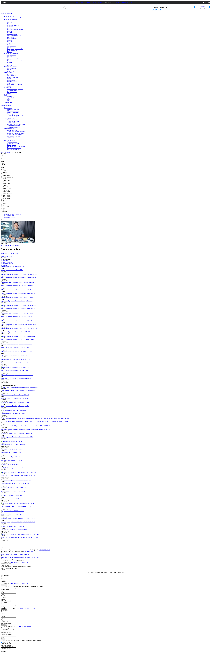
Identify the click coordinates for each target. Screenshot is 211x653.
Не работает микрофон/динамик (16, 124)
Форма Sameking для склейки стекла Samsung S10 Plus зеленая (18, 277)
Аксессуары (7, 87)
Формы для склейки (9, 217)
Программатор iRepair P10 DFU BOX (11, 460)
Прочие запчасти (12, 38)
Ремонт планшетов (9, 140)
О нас (82, 2)
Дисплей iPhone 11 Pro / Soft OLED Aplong (13, 491)
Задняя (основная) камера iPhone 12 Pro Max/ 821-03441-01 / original (19, 537)
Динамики (10, 26)
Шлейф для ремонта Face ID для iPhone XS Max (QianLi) (16, 506)
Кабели (9, 69)
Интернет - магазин (6, 13)
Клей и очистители (12, 77)
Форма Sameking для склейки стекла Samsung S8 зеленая (16, 316)
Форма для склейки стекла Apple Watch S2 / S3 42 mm (16, 362)
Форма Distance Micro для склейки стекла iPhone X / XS (16, 378)
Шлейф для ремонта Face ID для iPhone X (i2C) (14, 529)
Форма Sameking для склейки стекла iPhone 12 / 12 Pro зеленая (18, 332)
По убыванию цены (6, 262)
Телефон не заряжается (13, 127)
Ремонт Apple (8, 108)
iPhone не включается (13, 111)
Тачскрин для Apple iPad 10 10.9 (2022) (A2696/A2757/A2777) (18, 522)
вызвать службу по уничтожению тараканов (14, 545)
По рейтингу (4, 260)
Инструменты (8, 72)
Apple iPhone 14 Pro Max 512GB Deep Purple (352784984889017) (18, 390)
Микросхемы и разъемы (14, 35)
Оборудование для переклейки (12, 214)
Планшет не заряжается (13, 149)
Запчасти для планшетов (11, 53)
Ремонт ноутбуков (9, 128)
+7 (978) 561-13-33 (28, 551)
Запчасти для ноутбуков (10, 66)
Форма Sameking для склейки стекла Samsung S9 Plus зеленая (18, 293)
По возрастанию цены (7, 263)
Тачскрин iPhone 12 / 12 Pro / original (11, 452)
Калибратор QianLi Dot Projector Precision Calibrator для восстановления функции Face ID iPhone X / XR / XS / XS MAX (34, 421)
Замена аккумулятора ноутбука (16, 131)
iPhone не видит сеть (13, 109)
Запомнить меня (7, 642)
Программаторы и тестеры (14, 84)
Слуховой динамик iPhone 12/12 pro (11, 498)
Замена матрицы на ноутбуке (15, 133)
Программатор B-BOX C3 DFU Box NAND (13, 444)
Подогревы (10, 83)
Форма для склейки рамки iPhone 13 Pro (12, 270)
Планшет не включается (14, 148)
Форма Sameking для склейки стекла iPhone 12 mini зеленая (17, 339)
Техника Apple (8, 102)
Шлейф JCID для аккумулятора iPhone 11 (12, 468)
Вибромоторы (11, 23)
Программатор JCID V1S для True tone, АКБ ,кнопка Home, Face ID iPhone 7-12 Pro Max (25, 429)
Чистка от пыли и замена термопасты (17, 139)
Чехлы (9, 93)
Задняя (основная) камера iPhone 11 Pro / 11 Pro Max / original (18, 475)
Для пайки (10, 74)
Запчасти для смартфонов (11, 19)
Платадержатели (12, 81)
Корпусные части (12, 34)
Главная (76, 2)
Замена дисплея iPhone (13, 116)
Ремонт (94, 2)
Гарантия (117, 2)
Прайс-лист (88, 2)
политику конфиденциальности (19, 562)
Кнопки (9, 32)
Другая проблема (12, 114)
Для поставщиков (34, 557)
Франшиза (26, 557)
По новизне (4, 265)
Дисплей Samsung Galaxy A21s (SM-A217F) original (15, 483)
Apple (5, 95)
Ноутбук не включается (13, 136)
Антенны (10, 22)
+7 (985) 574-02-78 (159, 7)
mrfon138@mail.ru (157, 9)
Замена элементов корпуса (14, 134)
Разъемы (9, 40)
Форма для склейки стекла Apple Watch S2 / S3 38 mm (16, 370)
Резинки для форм (9, 215)
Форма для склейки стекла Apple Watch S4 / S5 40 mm (16, 355)
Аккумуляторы (11, 20)
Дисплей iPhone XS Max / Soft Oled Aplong (13, 413)
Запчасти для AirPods (10, 16)
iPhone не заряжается (13, 112)
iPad (8, 99)
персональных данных (25, 626)
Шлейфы (9, 41)
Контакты (133, 2)
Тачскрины (10, 63)
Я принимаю (15, 562)
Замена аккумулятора (13, 121)
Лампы (9, 78)
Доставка (8, 557)
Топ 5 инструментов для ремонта (10, 245)
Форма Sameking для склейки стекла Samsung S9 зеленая (16, 301)
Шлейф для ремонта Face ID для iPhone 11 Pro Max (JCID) (17, 437)
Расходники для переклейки (15, 29)
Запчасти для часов (9, 43)
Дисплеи (9, 28)
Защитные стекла (12, 92)
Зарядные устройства (13, 90)
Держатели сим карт (13, 25)
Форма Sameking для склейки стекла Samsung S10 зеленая (17, 285)
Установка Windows (12, 137)
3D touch (9, 44)
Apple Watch (10, 98)
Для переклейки (11, 75)
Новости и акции (18, 554)
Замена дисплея (11, 122)
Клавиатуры (10, 71)
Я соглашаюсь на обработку (17, 626)
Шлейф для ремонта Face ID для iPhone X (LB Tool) (15, 406)
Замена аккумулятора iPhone (15, 115)
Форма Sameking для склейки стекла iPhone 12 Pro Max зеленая (18, 324)
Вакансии (100, 2)
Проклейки (10, 37)
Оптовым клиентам (17, 557)
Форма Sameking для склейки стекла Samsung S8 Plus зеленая (18, 308)
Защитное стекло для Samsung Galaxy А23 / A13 (14, 398)
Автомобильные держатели (15, 89)
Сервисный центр (6, 105)
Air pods (9, 96)
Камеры (9, 31)
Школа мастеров (124, 2)
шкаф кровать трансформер (9, 543)
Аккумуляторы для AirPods (15, 18)
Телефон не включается (13, 125)
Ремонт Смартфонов (9, 118)
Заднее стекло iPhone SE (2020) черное (11, 514)
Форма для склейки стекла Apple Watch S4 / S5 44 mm (16, 347)
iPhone (9, 101)
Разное (9, 86)
